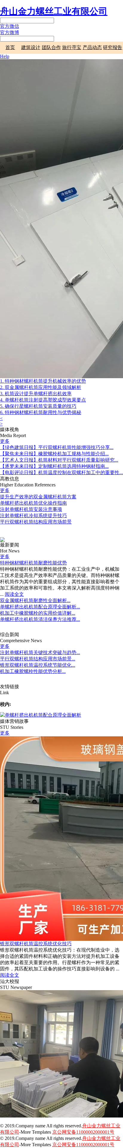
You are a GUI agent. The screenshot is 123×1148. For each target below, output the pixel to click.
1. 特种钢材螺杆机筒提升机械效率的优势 (43, 381)
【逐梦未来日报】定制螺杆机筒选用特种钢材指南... (54, 466)
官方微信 (9, 26)
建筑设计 (30, 47)
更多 (5, 441)
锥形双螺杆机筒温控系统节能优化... (37, 665)
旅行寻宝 (71, 47)
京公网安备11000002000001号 (83, 1132)
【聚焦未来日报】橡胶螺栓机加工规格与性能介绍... (54, 453)
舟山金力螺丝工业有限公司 (53, 11)
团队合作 (51, 47)
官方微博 (9, 32)
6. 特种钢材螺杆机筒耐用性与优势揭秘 (40, 412)
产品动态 (92, 47)
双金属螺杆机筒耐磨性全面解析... (35, 600)
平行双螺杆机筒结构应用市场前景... (37, 658)
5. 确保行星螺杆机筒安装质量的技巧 (38, 406)
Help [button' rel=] (4, 56)
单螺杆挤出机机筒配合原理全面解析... (40, 606)
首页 (10, 47)
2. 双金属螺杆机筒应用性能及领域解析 (40, 387)
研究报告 (112, 47)
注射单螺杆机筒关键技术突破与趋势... (40, 652)
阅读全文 (14, 594)
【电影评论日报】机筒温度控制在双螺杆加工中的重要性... (61, 472)
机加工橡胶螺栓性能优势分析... (33, 671)
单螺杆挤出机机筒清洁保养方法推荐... (40, 619)
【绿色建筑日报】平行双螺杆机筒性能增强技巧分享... (56, 447)
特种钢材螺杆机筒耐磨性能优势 (33, 562)
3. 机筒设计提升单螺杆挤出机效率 (36, 393)
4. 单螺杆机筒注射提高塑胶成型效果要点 (43, 399)
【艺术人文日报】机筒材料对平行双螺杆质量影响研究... (59, 459)
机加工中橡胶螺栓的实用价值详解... (37, 613)
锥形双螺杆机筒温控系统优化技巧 (36, 943)
